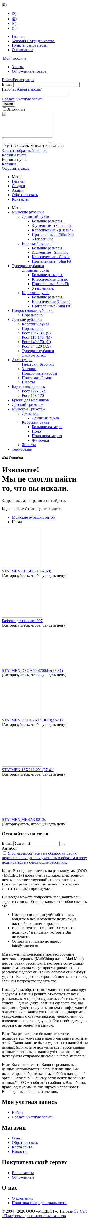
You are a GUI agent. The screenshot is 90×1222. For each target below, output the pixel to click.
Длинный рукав (35, 270)
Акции (18, 190)
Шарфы (28, 382)
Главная (19, 36)
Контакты (20, 199)
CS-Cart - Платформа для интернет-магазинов (44, 1213)
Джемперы (31, 413)
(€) (14, 23)
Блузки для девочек (28, 386)
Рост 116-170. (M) (37, 337)
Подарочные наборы (39, 373)
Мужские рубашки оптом (34, 517)
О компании (22, 50)
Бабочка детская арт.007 (22, 621)
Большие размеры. (47, 275)
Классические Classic (50, 279)
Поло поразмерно (47, 436)
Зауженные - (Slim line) (51, 225)
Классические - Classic (51, 257)
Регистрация (23, 80)
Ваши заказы (23, 1173)
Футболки (40, 440)
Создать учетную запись (23, 99)
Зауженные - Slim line (50, 252)
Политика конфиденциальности (39, 1203)
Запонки (29, 369)
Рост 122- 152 (33, 391)
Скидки (18, 186)
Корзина (9, 164)
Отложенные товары (30, 71)
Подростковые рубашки (32, 310)
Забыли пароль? (28, 89)
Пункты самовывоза (29, 45)
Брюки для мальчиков (30, 400)
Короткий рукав (36, 293)
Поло (36, 431)
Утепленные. (43, 288)
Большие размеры (47, 221)
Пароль (8, 89)
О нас (17, 1138)
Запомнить (16, 109)
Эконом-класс (34, 355)
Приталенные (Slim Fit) (52, 306)
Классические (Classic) (51, 301)
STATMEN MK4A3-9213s (24, 819)
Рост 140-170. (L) (36, 342)
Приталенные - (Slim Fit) (53, 234)
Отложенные (23, 1177)
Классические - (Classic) (52, 230)
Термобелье (22, 449)
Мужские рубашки (28, 212)
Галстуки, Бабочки (38, 364)
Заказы (18, 67)
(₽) (14, 19)
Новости (19, 1151)
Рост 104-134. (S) (36, 333)
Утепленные (42, 239)
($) (14, 13)
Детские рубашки (27, 319)
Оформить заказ (15, 168)
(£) (14, 28)
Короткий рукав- (36, 243)
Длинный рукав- (36, 216)
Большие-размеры (47, 427)
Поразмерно (32, 315)
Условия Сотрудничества (33, 41)
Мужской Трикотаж (29, 409)
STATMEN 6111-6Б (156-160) (26, 571)
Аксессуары (22, 360)
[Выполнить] (63, 844)
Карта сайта (22, 1147)
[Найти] (50, 142)
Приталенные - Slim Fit (51, 261)
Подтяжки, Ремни (37, 378)
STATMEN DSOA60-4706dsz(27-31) (32, 670)
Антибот (9, 848)
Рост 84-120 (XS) (36, 346)
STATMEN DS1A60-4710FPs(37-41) (32, 720)
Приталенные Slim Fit (50, 284)
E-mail (7, 84)
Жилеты (29, 445)
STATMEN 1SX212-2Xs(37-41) (28, 770)
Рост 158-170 (33, 395)
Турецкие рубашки (28, 266)
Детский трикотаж (28, 404)
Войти (7, 80)
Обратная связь (25, 195)
